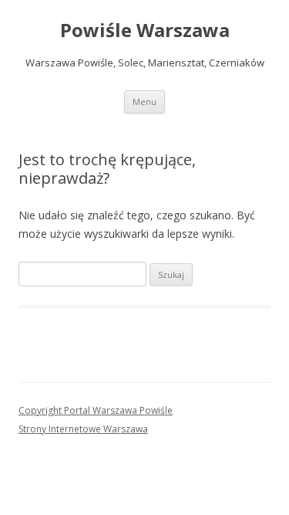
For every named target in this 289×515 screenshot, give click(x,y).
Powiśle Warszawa (145, 30)
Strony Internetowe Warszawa (83, 428)
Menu (144, 101)
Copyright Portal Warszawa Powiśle (95, 410)
